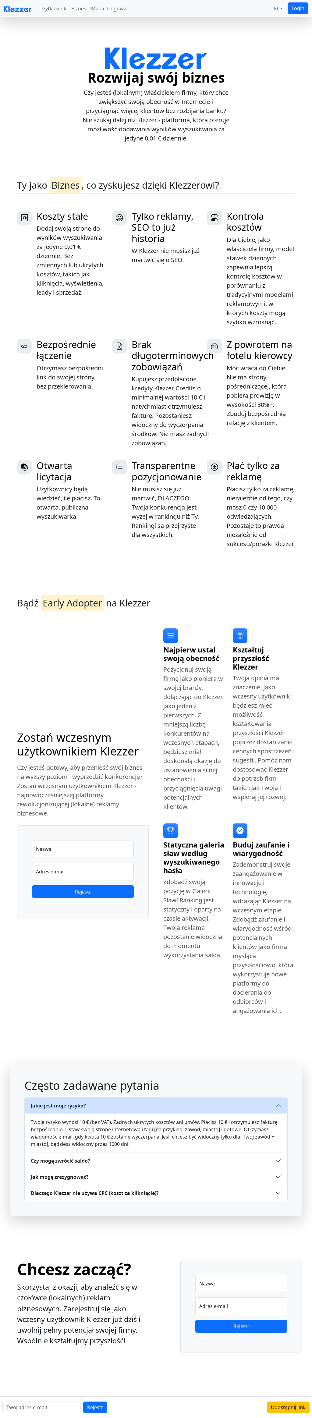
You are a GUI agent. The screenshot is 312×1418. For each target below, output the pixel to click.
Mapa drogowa (108, 8)
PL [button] (276, 8)
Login (298, 8)
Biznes (78, 8)
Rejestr (83, 891)
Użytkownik (52, 8)
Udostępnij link (288, 1407)
